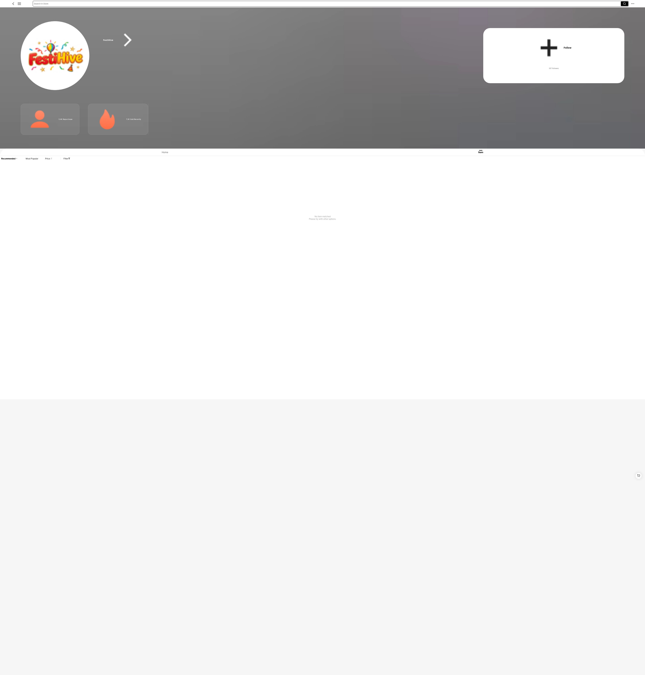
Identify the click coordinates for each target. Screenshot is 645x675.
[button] (13, 3)
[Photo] (40, 119)
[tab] (161, 152)
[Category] (19, 3)
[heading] (283, 40)
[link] (55, 55)
